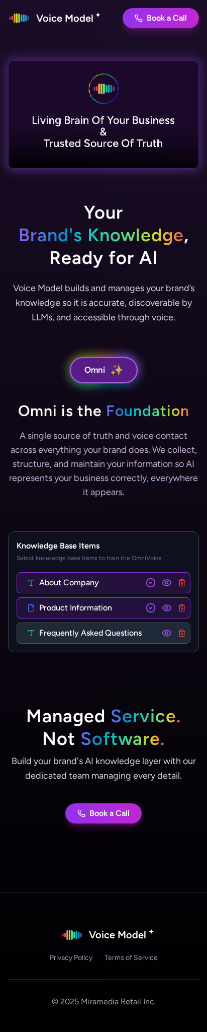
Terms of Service (131, 957)
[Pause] (103, 114)
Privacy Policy (71, 957)
